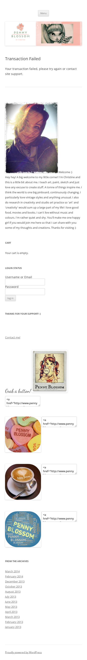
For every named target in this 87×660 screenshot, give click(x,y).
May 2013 (11, 607)
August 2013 (12, 591)
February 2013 (14, 622)
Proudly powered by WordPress (23, 652)
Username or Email (18, 277)
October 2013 (13, 586)
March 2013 (12, 617)
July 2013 (10, 597)
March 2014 (12, 571)
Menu (43, 13)
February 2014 (14, 576)
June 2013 (11, 602)
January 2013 (13, 627)
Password (12, 287)
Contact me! (12, 337)
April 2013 (11, 612)
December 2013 (14, 581)
